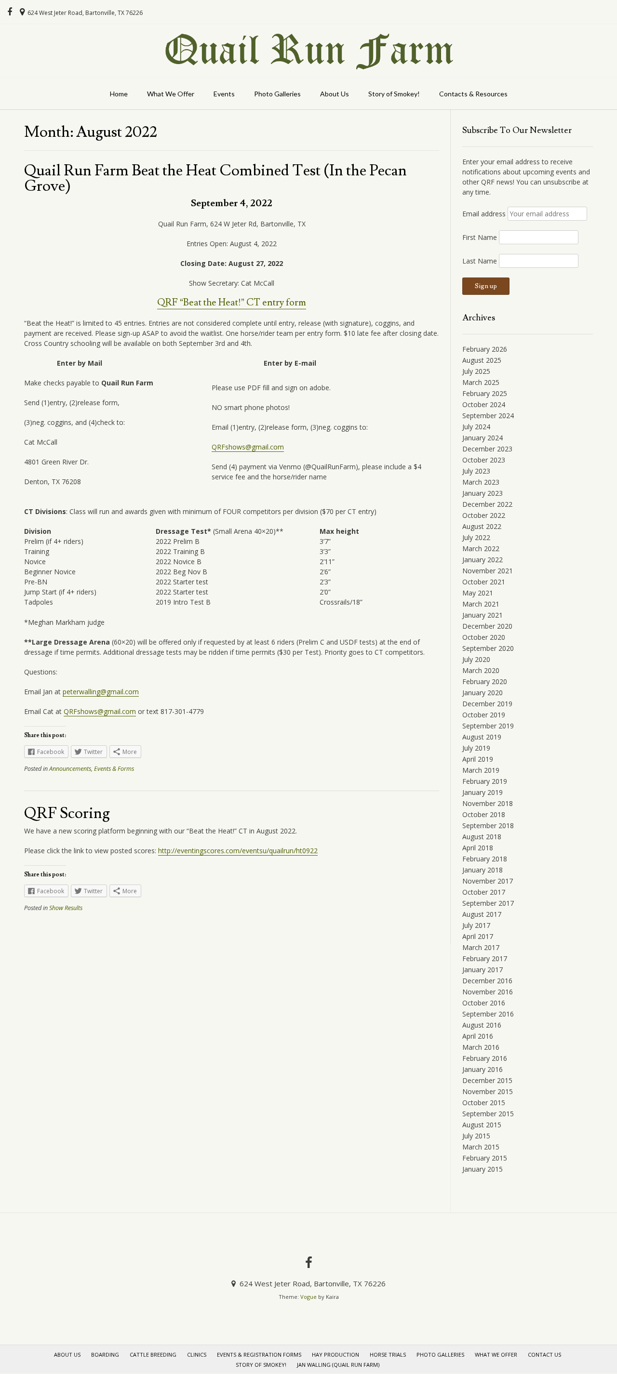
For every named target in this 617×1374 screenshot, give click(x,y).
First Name (479, 237)
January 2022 (482, 559)
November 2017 (487, 880)
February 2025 (484, 393)
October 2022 (483, 515)
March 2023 (480, 482)
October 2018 (483, 814)
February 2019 (484, 781)
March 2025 (480, 382)
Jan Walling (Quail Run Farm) (338, 1364)
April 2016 (477, 1036)
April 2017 (477, 936)
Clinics (196, 1354)
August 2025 (481, 360)
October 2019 (483, 714)
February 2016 (484, 1058)
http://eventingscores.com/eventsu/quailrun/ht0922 (238, 850)
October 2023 (483, 459)
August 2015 (481, 1124)
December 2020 (487, 626)
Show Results (65, 908)
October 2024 (483, 404)
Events (224, 94)
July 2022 (476, 537)
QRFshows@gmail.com (248, 446)
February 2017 (484, 958)
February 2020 (484, 681)
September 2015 (488, 1113)
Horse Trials (388, 1354)
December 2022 (487, 504)
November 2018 (487, 803)
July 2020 (476, 659)
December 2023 (487, 448)
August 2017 (481, 914)
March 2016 (480, 1047)
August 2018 (481, 836)
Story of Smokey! (394, 94)
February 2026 (484, 349)
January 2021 (482, 615)
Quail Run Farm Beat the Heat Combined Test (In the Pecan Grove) (215, 178)
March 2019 (480, 770)
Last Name (479, 260)
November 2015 (487, 1091)
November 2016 (487, 991)
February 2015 (484, 1158)
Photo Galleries (277, 94)
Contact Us (544, 1354)
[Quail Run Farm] (308, 51)
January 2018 (482, 869)
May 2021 (477, 592)
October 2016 (483, 1002)
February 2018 (484, 858)
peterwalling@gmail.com (101, 691)
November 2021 (487, 570)
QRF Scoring (67, 813)
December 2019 (487, 703)
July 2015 (476, 1135)
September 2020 (488, 648)
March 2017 (480, 947)
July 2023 (476, 471)
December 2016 (487, 980)
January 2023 (482, 493)
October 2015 (483, 1102)
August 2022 (481, 526)
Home (119, 94)
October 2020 (483, 637)
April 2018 (477, 847)
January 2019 (482, 792)
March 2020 (480, 670)
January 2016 (482, 1069)
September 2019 (488, 725)
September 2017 (488, 903)
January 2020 (482, 692)
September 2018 (488, 825)
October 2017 (483, 892)
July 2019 (476, 748)
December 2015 (487, 1080)
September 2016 (488, 1013)
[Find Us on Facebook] (9, 12)
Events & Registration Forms (259, 1354)
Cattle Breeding (153, 1354)
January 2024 (482, 437)
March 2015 (480, 1146)
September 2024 (488, 415)
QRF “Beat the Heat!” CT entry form (231, 302)
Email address (484, 213)
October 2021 (483, 581)
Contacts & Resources (473, 94)
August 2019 (481, 736)
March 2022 (480, 548)
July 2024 (476, 426)
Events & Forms (114, 769)
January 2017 (482, 969)
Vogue (308, 1296)
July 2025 (476, 371)
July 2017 (476, 925)
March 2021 (480, 603)
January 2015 (482, 1169)
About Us (334, 94)
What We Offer (170, 94)
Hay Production (335, 1354)
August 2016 (481, 1025)
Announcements (70, 769)
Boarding (105, 1354)
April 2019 (477, 759)
